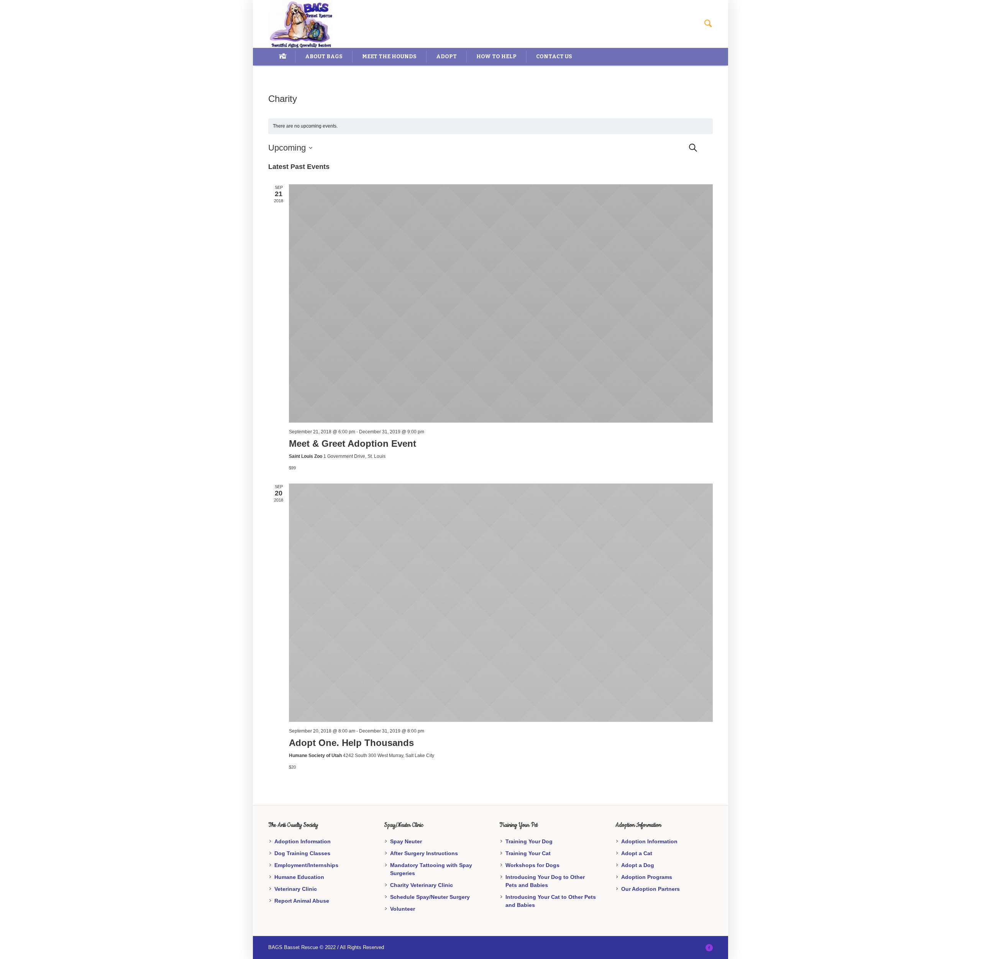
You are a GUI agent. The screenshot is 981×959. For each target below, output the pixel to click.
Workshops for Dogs (532, 865)
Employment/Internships (306, 865)
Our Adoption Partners (650, 889)
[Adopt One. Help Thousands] (501, 603)
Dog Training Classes (302, 853)
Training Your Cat (528, 853)
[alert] (490, 126)
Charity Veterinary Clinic (421, 885)
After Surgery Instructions (424, 853)
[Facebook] (709, 947)
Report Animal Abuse (301, 901)
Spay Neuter (406, 841)
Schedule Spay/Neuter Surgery (430, 897)
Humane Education (299, 877)
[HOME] (281, 57)
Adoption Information (302, 841)
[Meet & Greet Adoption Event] (501, 303)
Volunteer (402, 909)
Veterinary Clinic (295, 889)
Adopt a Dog (637, 865)
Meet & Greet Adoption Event (352, 443)
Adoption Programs (646, 877)
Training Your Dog (529, 841)
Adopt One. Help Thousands (351, 743)
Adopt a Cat (636, 853)
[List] (713, 146)
